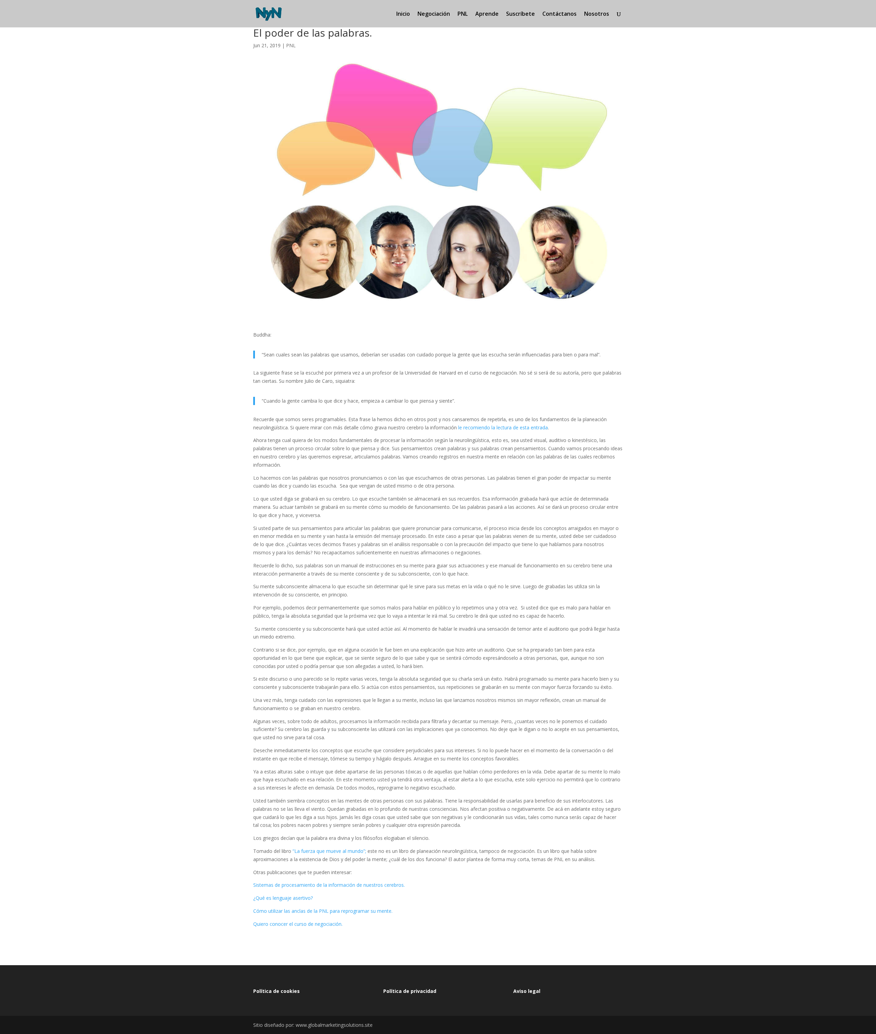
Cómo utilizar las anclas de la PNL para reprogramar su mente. (322, 911)
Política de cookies (276, 991)
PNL (463, 14)
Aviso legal (526, 991)
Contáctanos (559, 14)
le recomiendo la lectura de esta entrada (503, 427)
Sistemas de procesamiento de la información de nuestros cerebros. (329, 885)
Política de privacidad (409, 991)
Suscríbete (520, 14)
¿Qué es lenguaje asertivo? (283, 898)
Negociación (433, 14)
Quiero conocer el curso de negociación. (298, 924)
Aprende (487, 14)
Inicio (403, 14)
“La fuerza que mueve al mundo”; (329, 851)
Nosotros (596, 14)
